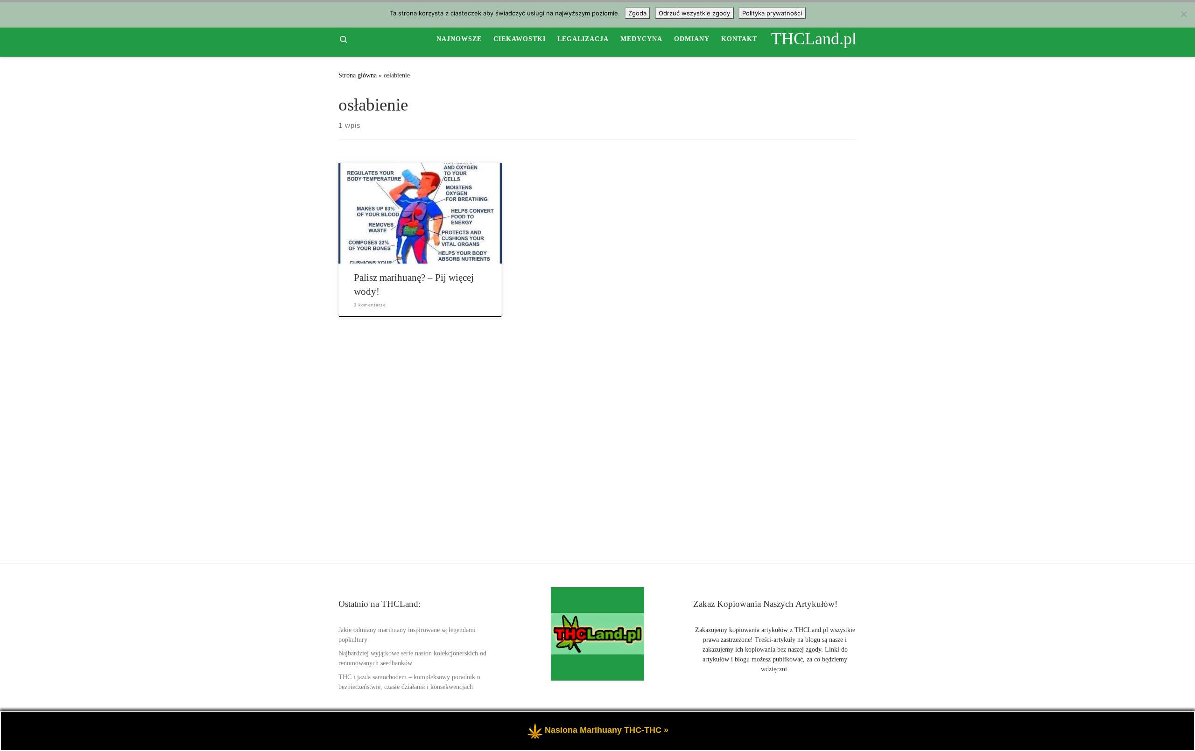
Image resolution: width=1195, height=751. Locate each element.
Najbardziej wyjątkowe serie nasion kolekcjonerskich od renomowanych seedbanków (412, 658)
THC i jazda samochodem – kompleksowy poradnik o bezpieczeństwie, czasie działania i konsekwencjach (409, 682)
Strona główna (357, 75)
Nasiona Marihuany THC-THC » (606, 730)
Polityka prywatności (772, 13)
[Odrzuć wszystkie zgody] (1183, 14)
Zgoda (637, 13)
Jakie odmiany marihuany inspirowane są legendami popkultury (407, 634)
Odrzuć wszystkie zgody (694, 13)
